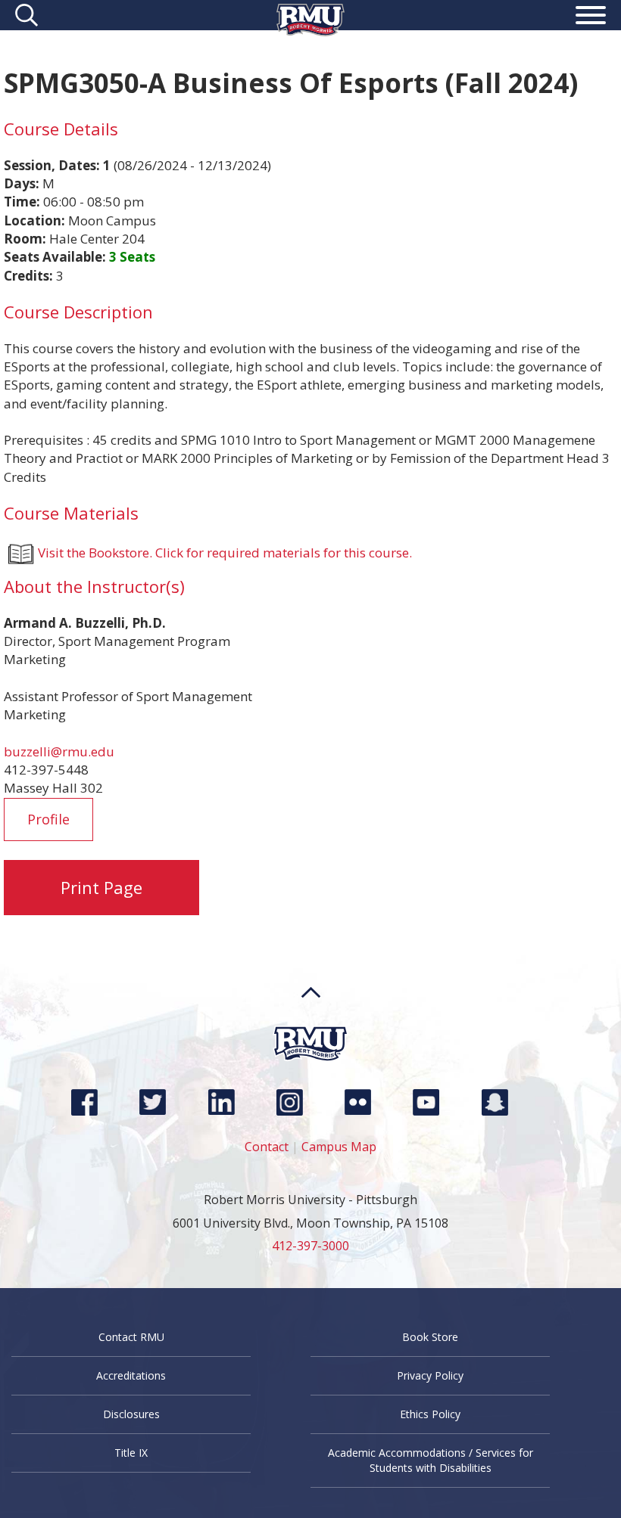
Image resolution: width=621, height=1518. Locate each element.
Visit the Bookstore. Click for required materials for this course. (225, 552)
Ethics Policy (430, 1414)
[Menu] (591, 17)
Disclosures (131, 1414)
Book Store (430, 1337)
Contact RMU (131, 1337)
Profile (48, 819)
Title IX (131, 1452)
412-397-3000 (310, 1245)
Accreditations (131, 1375)
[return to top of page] (310, 1020)
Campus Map (338, 1146)
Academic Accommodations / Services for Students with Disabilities (430, 1460)
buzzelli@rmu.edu (59, 751)
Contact (267, 1146)
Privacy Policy (430, 1375)
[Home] (310, 31)
